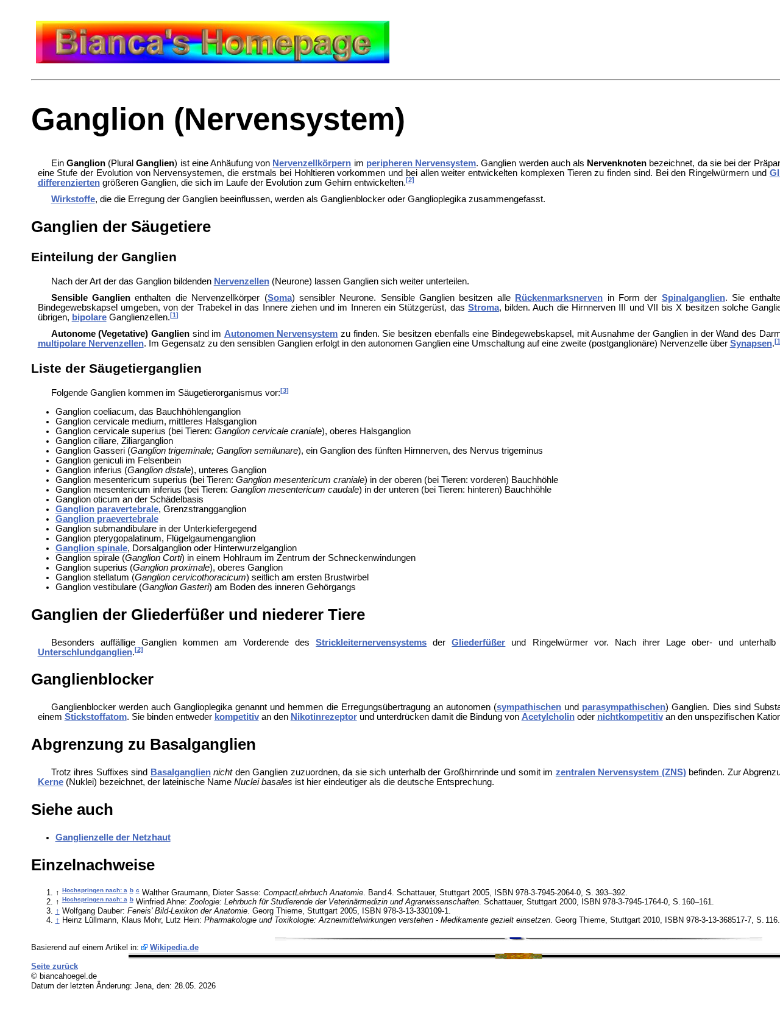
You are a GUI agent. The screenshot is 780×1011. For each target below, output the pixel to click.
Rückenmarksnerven (559, 298)
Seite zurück (54, 966)
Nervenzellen (241, 281)
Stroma (483, 307)
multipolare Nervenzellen (91, 343)
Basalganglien (181, 772)
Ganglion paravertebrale (106, 509)
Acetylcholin (548, 717)
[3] (284, 390)
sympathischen (529, 707)
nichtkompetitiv (630, 717)
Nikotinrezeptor (324, 717)
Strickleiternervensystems (371, 642)
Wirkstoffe (73, 199)
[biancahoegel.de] (212, 60)
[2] (410, 179)
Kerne (50, 782)
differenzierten (69, 183)
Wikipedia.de (174, 947)
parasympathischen (623, 707)
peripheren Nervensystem (421, 163)
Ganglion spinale (91, 548)
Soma (280, 298)
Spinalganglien (693, 298)
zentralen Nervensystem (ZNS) (621, 772)
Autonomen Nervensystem (281, 334)
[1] (174, 315)
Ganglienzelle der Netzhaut (113, 837)
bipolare (89, 317)
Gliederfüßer (478, 642)
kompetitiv (236, 717)
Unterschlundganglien (85, 652)
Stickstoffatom (96, 717)
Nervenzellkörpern (311, 163)
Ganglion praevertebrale (106, 519)
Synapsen (751, 343)
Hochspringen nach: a (94, 890)
